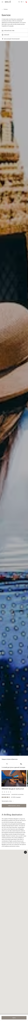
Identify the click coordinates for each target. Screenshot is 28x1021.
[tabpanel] (14, 788)
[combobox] (22, 2)
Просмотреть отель (7, 801)
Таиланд (5, 9)
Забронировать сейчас (14, 805)
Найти (14, 1017)
